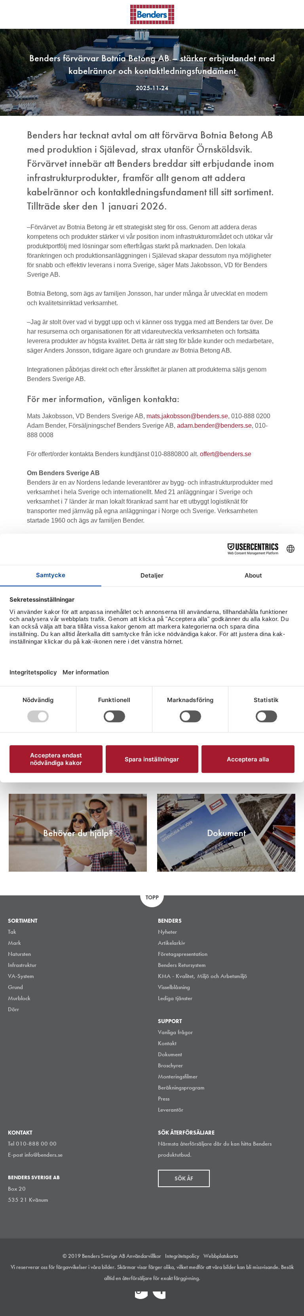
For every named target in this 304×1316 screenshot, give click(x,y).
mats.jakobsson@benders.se (187, 416)
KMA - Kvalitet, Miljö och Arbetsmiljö (202, 976)
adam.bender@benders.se (214, 425)
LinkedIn (141, 1297)
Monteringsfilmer (178, 1076)
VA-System (21, 976)
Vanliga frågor (175, 1032)
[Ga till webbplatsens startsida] (152, 14)
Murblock (19, 998)
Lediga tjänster (175, 998)
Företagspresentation (182, 954)
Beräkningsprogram (181, 1087)
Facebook (159, 1297)
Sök (292, 13)
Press (163, 1099)
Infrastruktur (22, 965)
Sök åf (184, 1178)
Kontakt (167, 1043)
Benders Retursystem (182, 965)
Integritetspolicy (182, 1255)
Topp (152, 897)
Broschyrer (170, 1065)
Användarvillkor (143, 1255)
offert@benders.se (225, 454)
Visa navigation (16, 15)
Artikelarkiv (171, 943)
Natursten (19, 954)
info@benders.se (44, 1155)
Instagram (123, 1297)
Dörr (13, 1009)
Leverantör (170, 1110)
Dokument (170, 1054)
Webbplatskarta (220, 1255)
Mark (14, 943)
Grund (15, 987)
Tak (12, 932)
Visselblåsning (174, 987)
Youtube (177, 1297)
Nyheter (167, 932)
